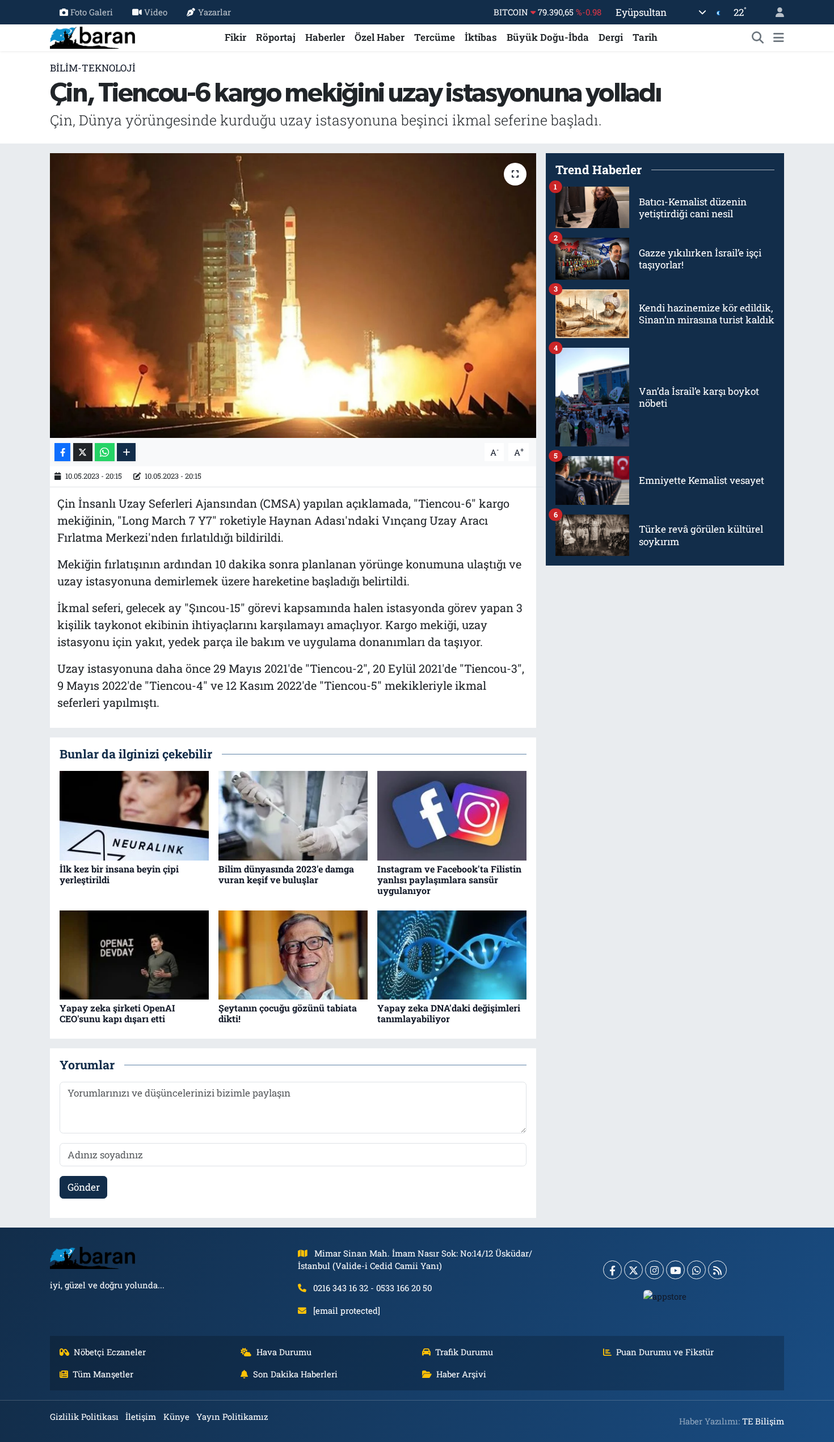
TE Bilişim (763, 1421)
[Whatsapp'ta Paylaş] (105, 452)
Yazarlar (214, 12)
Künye (176, 1416)
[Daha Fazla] (126, 452)
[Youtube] (675, 1269)
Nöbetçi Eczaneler (110, 1351)
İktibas (481, 37)
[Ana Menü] (778, 37)
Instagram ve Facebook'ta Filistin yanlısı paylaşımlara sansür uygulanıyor (449, 879)
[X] (633, 1269)
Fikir (235, 37)
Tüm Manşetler (103, 1374)
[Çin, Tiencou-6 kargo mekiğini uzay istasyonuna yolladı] (293, 295)
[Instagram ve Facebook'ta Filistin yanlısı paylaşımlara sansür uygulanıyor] (451, 814)
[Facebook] (612, 1269)
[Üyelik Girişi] (775, 12)
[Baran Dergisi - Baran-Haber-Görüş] (92, 36)
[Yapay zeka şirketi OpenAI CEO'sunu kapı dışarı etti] (134, 953)
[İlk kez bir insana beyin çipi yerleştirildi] (134, 814)
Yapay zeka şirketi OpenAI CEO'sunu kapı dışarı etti (117, 1013)
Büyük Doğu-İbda (548, 37)
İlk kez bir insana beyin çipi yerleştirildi (119, 874)
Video (155, 12)
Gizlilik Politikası (84, 1416)
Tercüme (434, 37)
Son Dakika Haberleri (295, 1374)
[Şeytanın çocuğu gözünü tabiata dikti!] (293, 953)
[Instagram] (654, 1269)
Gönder (84, 1187)
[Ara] (758, 37)
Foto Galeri (91, 12)
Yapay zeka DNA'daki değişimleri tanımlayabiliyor (448, 1013)
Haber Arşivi (461, 1374)
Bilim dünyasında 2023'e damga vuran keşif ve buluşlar (286, 874)
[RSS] (717, 1269)
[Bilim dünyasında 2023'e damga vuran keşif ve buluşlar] (293, 814)
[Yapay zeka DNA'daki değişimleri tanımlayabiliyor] (451, 953)
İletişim (140, 1416)
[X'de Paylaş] (82, 452)
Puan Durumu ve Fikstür (665, 1351)
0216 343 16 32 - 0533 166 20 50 (372, 1287)
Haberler (325, 37)
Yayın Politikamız (232, 1416)
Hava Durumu (283, 1351)
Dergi (611, 37)
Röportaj (276, 37)
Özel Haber (380, 37)
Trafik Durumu (464, 1351)
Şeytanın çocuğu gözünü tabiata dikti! (287, 1013)
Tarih (645, 37)
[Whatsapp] (696, 1269)
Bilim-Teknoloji (93, 67)
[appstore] (665, 1295)
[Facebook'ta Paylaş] (62, 452)
